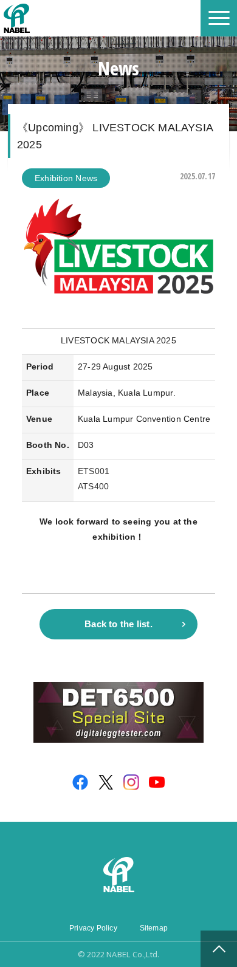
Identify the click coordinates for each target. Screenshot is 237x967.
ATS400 (93, 486)
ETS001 (93, 471)
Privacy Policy (93, 928)
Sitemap (154, 928)
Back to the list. (118, 624)
